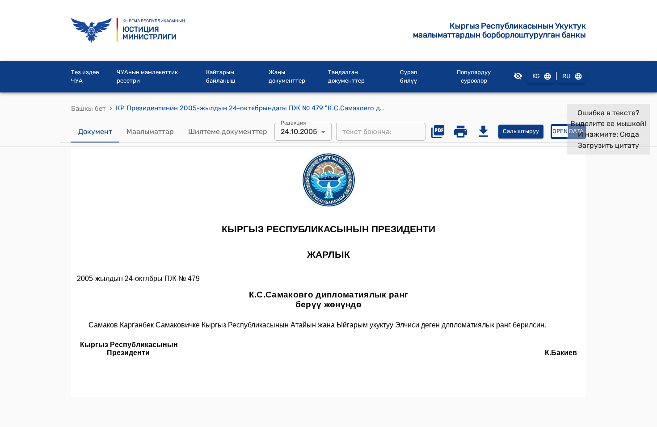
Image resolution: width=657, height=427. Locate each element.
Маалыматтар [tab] (150, 131)
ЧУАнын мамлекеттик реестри (147, 76)
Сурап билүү (408, 76)
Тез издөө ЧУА (85, 76)
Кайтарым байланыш (220, 76)
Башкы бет (88, 109)
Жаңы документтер (287, 76)
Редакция (293, 122)
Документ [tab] (95, 131)
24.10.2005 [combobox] (299, 131)
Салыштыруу (521, 131)
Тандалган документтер (346, 76)
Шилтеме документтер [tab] (227, 131)
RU (566, 76)
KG (536, 76)
